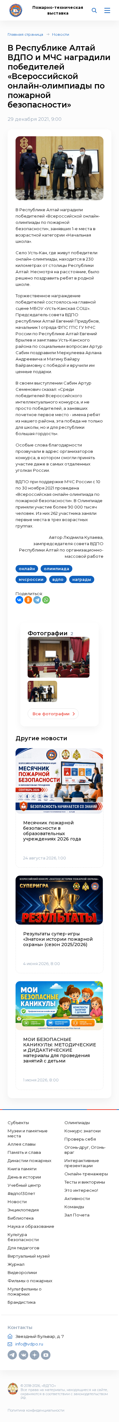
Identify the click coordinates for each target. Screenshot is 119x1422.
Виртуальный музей (29, 1256)
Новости (60, 34)
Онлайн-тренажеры (86, 1173)
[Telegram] (37, 600)
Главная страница (25, 34)
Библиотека (21, 1218)
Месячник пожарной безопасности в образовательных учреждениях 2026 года (52, 831)
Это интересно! (81, 1190)
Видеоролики (22, 1272)
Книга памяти (22, 1168)
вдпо (57, 579)
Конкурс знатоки (82, 1130)
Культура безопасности (23, 1237)
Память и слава (24, 1152)
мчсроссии (31, 579)
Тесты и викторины (84, 1182)
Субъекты (18, 1122)
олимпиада (56, 568)
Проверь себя (80, 1139)
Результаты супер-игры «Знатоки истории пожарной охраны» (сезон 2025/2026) (58, 939)
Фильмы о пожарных (30, 1280)
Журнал (16, 1264)
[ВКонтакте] (19, 600)
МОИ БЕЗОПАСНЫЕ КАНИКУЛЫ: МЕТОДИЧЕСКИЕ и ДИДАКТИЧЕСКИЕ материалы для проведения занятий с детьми (59, 1050)
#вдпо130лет (21, 1193)
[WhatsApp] (46, 600)
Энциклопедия (23, 1209)
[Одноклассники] (28, 600)
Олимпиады (77, 1122)
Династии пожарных (29, 1160)
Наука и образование (31, 1226)
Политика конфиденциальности (36, 1410)
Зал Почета (76, 1214)
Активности (77, 1198)
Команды (74, 1206)
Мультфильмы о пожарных (25, 1291)
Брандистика (22, 1302)
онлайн (27, 568)
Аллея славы (22, 1144)
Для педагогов (23, 1247)
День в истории (24, 1176)
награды (81, 579)
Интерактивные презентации (81, 1163)
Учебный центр (24, 1185)
